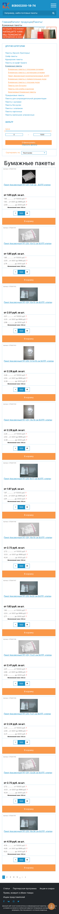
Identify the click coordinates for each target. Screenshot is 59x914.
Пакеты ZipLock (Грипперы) (17, 53)
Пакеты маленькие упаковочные (19, 115)
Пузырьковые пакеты (14, 95)
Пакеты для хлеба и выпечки (21, 89)
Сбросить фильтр (29, 145)
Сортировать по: (13, 152)
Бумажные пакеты (13, 66)
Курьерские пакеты (14, 59)
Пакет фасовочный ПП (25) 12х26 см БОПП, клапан (28, 772)
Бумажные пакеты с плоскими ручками (25, 69)
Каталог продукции (22, 21)
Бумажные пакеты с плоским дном (24, 82)
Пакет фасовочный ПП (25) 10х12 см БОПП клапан (27, 243)
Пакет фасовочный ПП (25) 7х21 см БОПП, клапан (27, 714)
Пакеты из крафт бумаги (16, 63)
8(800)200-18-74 (24, 5)
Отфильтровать (28, 142)
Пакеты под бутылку (17, 85)
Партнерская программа (24, 888)
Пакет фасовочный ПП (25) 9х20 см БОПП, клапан (27, 596)
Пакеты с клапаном (14, 108)
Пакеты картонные (13, 111)
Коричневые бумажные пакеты (22, 92)
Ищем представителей (14, 897)
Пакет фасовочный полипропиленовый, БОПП (28, 76)
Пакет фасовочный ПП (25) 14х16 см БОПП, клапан (28, 420)
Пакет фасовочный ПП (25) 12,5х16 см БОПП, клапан (29, 361)
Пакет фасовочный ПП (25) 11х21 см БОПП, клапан (28, 655)
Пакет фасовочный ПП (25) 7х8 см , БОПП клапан (27, 184)
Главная (6, 21)
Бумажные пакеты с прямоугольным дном (27, 79)
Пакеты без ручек (13, 105)
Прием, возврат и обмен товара (18, 893)
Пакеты (37, 21)
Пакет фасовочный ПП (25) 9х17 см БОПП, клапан (27, 478)
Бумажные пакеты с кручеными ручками (26, 72)
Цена (7, 129)
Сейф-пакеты (11, 56)
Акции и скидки (47, 888)
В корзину (29, 221)
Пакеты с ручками (13, 102)
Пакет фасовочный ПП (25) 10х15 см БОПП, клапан (28, 302)
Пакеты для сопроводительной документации (25, 98)
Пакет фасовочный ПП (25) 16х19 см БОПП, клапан (28, 537)
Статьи (6, 888)
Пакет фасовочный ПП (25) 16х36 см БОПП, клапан (28, 831)
